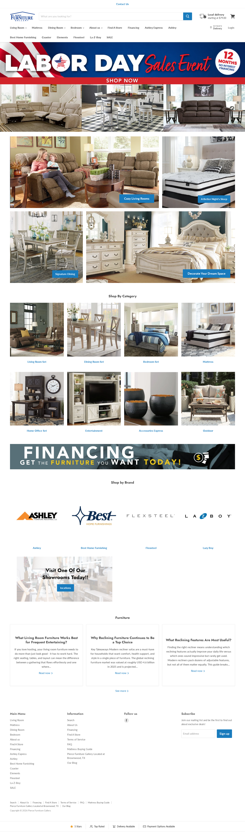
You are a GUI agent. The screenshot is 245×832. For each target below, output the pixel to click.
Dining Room (56, 27)
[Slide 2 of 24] (122, 87)
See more (121, 690)
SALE (110, 37)
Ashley (172, 27)
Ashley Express (154, 27)
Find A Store (115, 27)
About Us (72, 724)
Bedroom (76, 27)
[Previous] (9, 87)
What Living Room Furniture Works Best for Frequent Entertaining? (46, 640)
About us (95, 27)
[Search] (187, 16)
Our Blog (72, 762)
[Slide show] (122, 87)
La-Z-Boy (95, 37)
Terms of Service (76, 739)
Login (231, 27)
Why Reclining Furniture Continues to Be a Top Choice (122, 640)
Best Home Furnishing (23, 37)
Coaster (46, 37)
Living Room (17, 27)
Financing (133, 27)
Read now (45, 672)
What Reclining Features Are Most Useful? (199, 640)
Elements (62, 37)
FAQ (69, 744)
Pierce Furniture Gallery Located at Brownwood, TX (34, 806)
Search (70, 720)
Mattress (37, 27)
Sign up (224, 733)
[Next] (235, 87)
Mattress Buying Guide (79, 749)
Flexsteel (79, 37)
